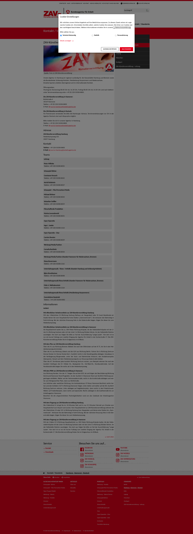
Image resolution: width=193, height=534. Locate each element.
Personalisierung (122, 35)
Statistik (96, 35)
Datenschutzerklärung (122, 27)
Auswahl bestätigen (110, 49)
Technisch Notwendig (69, 35)
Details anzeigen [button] (65, 41)
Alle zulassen (126, 49)
